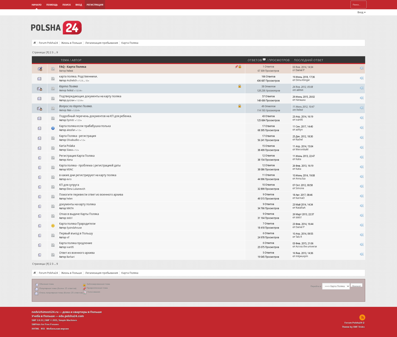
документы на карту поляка (77, 204)
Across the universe (306, 246)
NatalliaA (300, 207)
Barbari (71, 256)
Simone (300, 188)
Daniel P (300, 70)
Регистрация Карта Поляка (76, 156)
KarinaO (300, 197)
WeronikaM (302, 149)
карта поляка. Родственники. (78, 76)
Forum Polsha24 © (354, 322)
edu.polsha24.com (71, 316)
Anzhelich (72, 80)
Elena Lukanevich (76, 188)
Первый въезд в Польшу (76, 233)
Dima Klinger (303, 80)
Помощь (52, 4)
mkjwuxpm (302, 256)
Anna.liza (300, 178)
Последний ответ (308, 60)
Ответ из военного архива (76, 253)
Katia (298, 159)
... (55, 52)
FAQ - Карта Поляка (72, 67)
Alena (70, 159)
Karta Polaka (67, 146)
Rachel (299, 139)
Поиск (66, 4)
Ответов (255, 60)
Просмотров (278, 60)
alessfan (71, 130)
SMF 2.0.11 (37, 320)
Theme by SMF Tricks (353, 326)
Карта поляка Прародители (77, 223)
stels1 (70, 218)
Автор (76, 60)
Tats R (299, 236)
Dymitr (70, 120)
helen (70, 198)
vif (68, 237)
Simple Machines (68, 320)
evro (69, 179)
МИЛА (70, 208)
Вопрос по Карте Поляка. (75, 106)
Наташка (300, 99)
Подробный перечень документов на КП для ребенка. (95, 116)
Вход (78, 4)
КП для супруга (69, 185)
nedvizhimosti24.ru (45, 312)
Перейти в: (316, 286)
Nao (69, 110)
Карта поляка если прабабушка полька (85, 126)
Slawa (70, 149)
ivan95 (299, 119)
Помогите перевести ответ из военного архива (91, 194)
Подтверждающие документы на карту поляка (90, 96)
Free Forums (52, 324)
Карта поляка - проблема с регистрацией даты (90, 165)
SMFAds (36, 324)
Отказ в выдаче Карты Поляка (79, 214)
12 (87, 80)
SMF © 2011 (51, 320)
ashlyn (299, 129)
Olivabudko (73, 139)
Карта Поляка (68, 86)
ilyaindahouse (74, 227)
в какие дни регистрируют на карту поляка (87, 175)
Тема (65, 60)
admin (300, 89)
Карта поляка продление (75, 243)
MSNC (70, 169)
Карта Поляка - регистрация (77, 136)
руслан (70, 100)
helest (70, 70)
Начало (37, 4)
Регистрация (95, 4)
